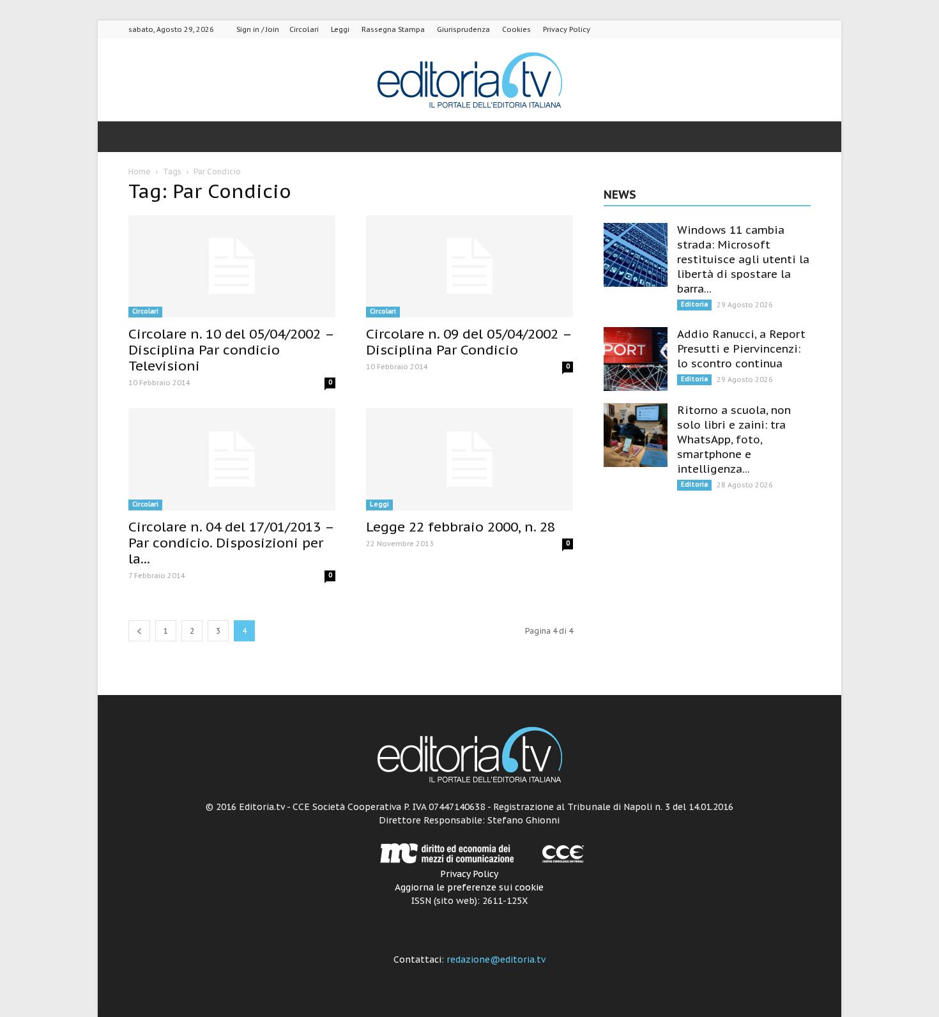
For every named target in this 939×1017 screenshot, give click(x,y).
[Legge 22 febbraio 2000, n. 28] (469, 459)
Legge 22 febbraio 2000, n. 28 (460, 526)
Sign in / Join (257, 29)
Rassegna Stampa (393, 29)
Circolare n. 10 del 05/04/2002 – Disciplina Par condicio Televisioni (230, 349)
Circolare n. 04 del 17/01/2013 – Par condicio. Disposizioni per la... (230, 542)
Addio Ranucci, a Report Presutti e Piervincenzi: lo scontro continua (741, 349)
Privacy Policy (566, 29)
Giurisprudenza (463, 29)
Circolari (304, 29)
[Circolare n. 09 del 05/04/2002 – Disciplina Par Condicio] (469, 266)
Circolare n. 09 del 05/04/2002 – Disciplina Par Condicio (468, 341)
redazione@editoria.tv (496, 959)
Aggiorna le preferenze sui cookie (469, 887)
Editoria (694, 304)
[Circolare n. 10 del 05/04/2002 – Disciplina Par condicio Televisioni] (231, 266)
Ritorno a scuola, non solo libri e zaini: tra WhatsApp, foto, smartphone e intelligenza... (734, 439)
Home (139, 171)
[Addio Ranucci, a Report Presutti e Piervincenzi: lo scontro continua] (636, 359)
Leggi (340, 29)
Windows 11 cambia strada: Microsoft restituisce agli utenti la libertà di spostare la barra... (743, 259)
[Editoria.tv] (469, 80)
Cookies (516, 29)
